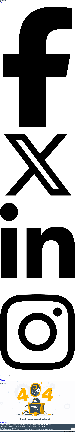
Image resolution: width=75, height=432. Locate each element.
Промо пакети (44, 424)
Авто (18, 426)
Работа (43, 426)
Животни (28, 426)
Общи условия (7, 424)
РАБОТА (2, 5)
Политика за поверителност (16, 424)
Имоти (21, 426)
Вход (1, 379)
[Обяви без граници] (4, 375)
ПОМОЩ (49, 424)
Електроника (33, 426)
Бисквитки (34, 424)
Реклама (38, 424)
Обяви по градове (3, 426)
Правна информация (27, 424)
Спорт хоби (39, 426)
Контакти (2, 424)
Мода (24, 426)
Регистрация (2, 380)
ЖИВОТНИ (2, 4)
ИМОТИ (2, 3)
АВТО (1, 2)
